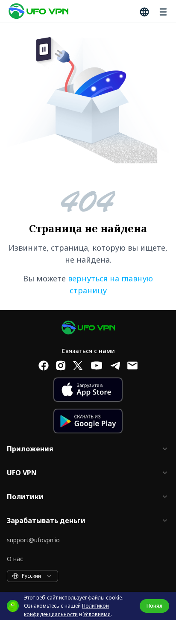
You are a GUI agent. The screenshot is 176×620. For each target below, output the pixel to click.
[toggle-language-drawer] (143, 11)
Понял (154, 605)
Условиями (97, 614)
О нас (15, 559)
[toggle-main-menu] (162, 11)
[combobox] (32, 576)
